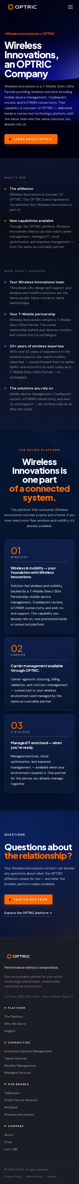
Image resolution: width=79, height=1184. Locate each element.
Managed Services (17, 1073)
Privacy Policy (13, 1176)
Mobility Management (20, 1066)
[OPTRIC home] (39, 956)
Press (8, 1142)
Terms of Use (34, 1176)
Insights (9, 1031)
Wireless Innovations (19, 1114)
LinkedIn (52, 1176)
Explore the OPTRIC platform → (28, 913)
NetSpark (11, 1107)
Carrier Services (15, 1058)
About (8, 1135)
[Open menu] (70, 7)
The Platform (13, 1016)
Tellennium (12, 1093)
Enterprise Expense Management (28, 1051)
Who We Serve (15, 1024)
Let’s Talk (10, 1149)
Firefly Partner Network (20, 1100)
